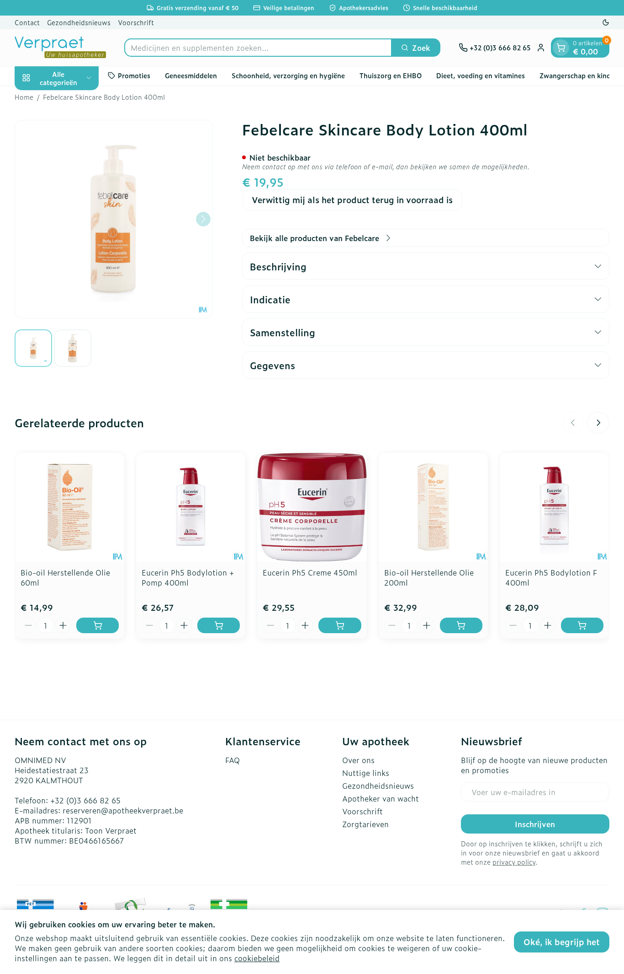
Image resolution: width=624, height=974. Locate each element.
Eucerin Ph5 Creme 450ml (310, 572)
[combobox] (258, 47)
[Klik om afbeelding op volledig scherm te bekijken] (113, 219)
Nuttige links (365, 773)
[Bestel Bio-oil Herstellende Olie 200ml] (461, 625)
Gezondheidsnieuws (79, 22)
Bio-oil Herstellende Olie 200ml (429, 577)
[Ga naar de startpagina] (60, 47)
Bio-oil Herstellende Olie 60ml (65, 577)
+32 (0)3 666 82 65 (85, 800)
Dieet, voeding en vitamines (480, 75)
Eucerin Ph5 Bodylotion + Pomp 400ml (188, 577)
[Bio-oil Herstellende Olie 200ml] (433, 507)
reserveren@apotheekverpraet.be (123, 810)
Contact (27, 22)
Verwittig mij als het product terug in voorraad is (352, 200)
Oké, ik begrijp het (562, 942)
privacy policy (513, 861)
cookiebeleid (257, 957)
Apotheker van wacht (380, 798)
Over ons (358, 760)
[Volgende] (203, 219)
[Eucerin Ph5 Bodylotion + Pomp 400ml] (190, 507)
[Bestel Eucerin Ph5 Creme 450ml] (339, 625)
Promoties (134, 75)
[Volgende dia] (598, 423)
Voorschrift (136, 22)
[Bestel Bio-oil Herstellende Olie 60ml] (97, 625)
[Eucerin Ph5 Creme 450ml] (311, 507)
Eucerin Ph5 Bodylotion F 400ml (551, 577)
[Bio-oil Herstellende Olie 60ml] (69, 507)
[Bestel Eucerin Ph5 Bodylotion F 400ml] (582, 625)
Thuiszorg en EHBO (391, 75)
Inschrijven (535, 823)
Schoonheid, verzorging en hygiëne (288, 75)
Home (24, 97)
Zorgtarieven (365, 824)
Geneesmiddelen (191, 75)
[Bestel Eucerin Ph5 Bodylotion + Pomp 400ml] (218, 625)
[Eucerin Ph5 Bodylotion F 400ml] (554, 507)
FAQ (232, 760)
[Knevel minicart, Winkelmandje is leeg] (561, 47)
